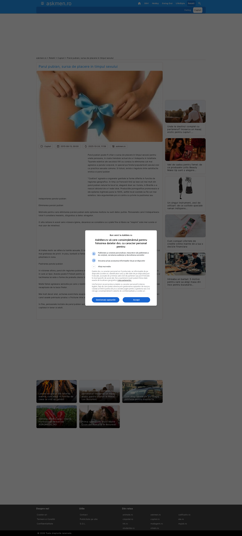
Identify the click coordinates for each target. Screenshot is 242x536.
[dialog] (121, 268)
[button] (121, 267)
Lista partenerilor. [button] (124, 280)
